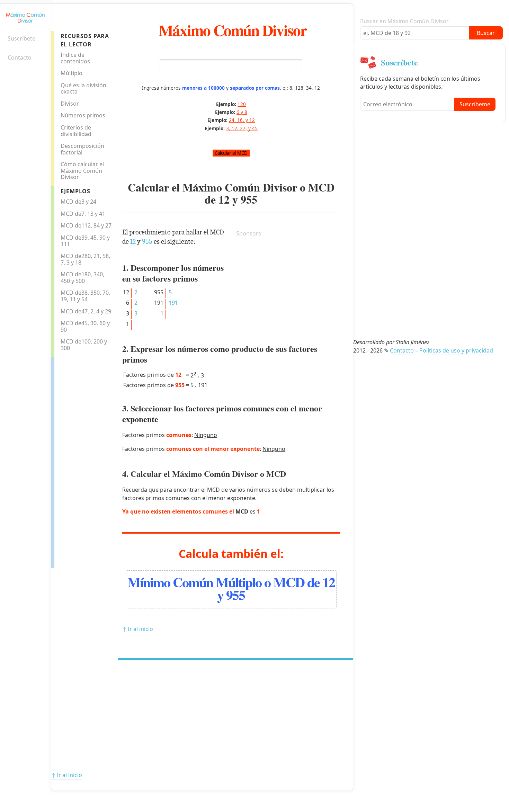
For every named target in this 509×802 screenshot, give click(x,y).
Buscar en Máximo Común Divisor (404, 21)
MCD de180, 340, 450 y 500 (82, 277)
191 (173, 302)
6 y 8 (241, 112)
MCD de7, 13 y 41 (83, 213)
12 (224, 199)
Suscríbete (21, 38)
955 (249, 199)
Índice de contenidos (75, 58)
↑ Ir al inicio (137, 629)
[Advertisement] (82, 460)
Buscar (486, 33)
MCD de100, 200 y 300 (84, 345)
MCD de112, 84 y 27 (86, 225)
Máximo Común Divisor (232, 30)
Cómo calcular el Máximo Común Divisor (82, 170)
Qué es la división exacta (83, 88)
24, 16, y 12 (242, 120)
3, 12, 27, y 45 (242, 128)
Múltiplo (71, 73)
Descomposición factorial (82, 149)
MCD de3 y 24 (78, 201)
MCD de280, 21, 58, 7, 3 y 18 (85, 259)
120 (242, 104)
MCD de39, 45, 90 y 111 (85, 241)
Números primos (83, 115)
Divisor (70, 103)
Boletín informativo (9, 78)
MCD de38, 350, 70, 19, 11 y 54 (85, 296)
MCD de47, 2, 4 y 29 (86, 311)
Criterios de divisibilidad (76, 131)
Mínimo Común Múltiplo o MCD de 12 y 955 (231, 588)
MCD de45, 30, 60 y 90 (85, 326)
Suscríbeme (474, 104)
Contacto (20, 57)
